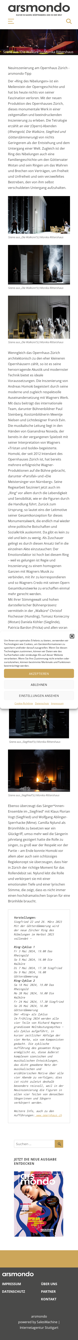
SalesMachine (47, 1322)
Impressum (57, 703)
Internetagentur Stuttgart (39, 1327)
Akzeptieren (39, 673)
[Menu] (9, 21)
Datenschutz (42, 703)
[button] (72, 636)
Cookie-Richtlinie (24, 703)
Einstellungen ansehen (39, 695)
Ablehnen (39, 684)
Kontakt (48, 1299)
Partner (48, 1291)
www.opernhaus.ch (48, 1115)
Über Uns (49, 1284)
